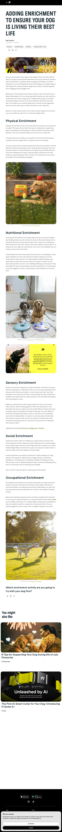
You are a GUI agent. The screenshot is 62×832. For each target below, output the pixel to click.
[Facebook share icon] (12, 50)
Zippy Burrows (36, 225)
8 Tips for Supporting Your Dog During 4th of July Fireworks (30, 656)
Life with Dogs (19, 46)
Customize (31, 823)
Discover (9, 46)
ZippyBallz (39, 581)
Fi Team (4, 711)
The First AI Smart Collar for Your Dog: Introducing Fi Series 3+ (31, 705)
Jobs (7, 810)
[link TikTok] (33, 801)
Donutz (24, 428)
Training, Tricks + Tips (39, 46)
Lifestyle (28, 46)
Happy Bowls (31, 339)
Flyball (54, 499)
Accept (31, 828)
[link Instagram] (28, 801)
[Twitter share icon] (9, 50)
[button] (8, 360)
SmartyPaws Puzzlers (39, 339)
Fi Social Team (6, 661)
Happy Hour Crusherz (37, 428)
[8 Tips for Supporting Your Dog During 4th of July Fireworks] (31, 637)
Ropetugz (33, 581)
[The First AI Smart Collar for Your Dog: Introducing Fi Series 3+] (31, 687)
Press (33, 810)
